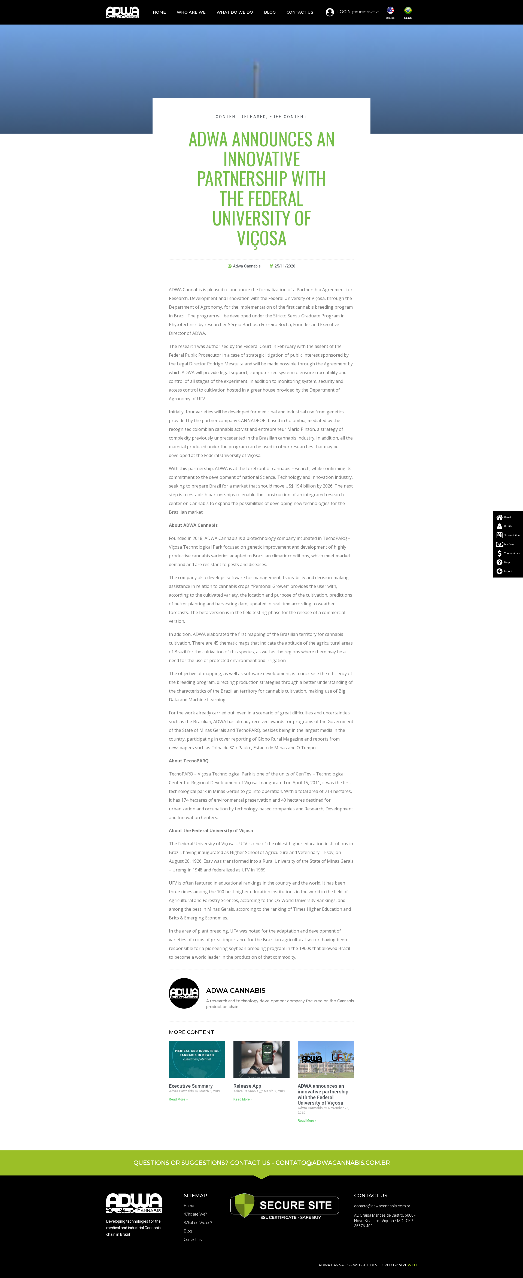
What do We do (235, 12)
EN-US (390, 18)
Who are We (191, 12)
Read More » (178, 1099)
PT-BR (408, 18)
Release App (247, 1086)
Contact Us (300, 12)
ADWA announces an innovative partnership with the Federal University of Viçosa (323, 1094)
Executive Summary (191, 1086)
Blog (270, 12)
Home (159, 12)
